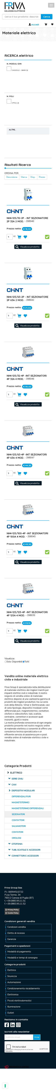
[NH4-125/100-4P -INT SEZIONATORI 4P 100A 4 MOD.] (28, 562)
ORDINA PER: (11, 173)
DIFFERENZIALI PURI (21, 796)
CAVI (14, 784)
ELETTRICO (16, 772)
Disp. (33, 177)
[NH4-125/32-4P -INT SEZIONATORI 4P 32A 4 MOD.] (28, 404)
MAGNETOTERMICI (20, 802)
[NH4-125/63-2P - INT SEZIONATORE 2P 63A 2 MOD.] (28, 325)
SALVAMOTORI (19, 826)
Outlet (10, 1012)
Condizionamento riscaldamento (23, 988)
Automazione (14, 982)
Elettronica (12, 994)
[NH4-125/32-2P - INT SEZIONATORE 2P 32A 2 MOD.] (28, 247)
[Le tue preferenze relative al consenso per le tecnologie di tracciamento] (5, 1086)
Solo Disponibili (14, 661)
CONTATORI (17, 832)
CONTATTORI (18, 820)
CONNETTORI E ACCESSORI (25, 855)
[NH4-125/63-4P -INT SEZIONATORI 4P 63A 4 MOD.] (28, 483)
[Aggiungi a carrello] (20, 237)
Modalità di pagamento (19, 951)
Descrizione (11, 177)
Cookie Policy (12, 913)
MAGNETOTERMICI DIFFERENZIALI (28, 808)
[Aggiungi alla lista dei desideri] (25, 237)
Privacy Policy (13, 910)
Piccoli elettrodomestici (19, 1000)
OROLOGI (16, 838)
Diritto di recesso (16, 933)
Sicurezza (12, 976)
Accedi (35, 24)
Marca (24, 177)
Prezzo (42, 177)
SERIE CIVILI (17, 778)
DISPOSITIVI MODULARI (23, 790)
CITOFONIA (17, 844)
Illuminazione (13, 1006)
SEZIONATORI (18, 814)
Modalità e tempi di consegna (22, 957)
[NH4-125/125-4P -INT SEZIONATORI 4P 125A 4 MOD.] (28, 641)
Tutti (26, 661)
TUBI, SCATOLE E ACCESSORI (26, 849)
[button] (46, 16)
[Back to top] (11, 1086)
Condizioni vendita (16, 927)
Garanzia (11, 939)
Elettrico (11, 970)
